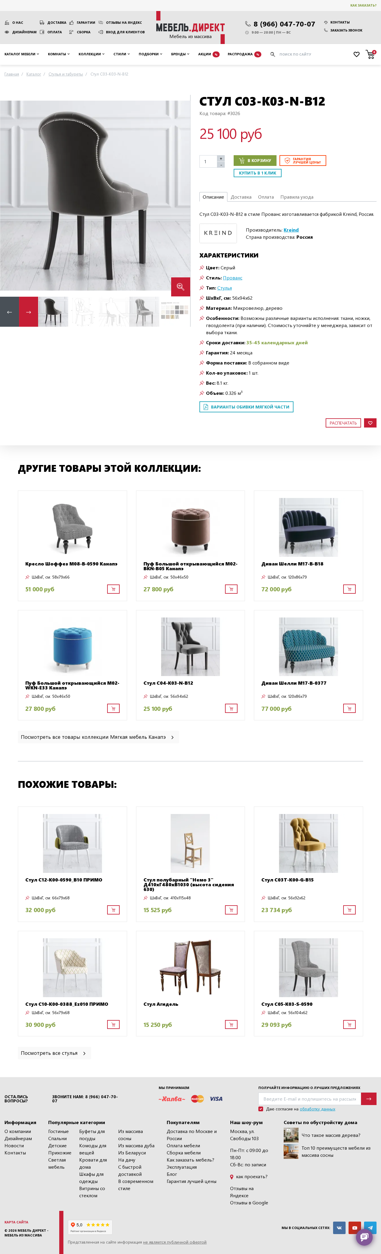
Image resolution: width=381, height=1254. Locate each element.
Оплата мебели (183, 1145)
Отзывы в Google (249, 1202)
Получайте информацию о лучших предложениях (309, 1087)
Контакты (340, 22)
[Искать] (272, 54)
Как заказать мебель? (190, 1159)
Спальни (57, 1138)
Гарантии (86, 22)
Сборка (83, 32)
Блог (172, 1174)
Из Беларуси (132, 1152)
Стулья (224, 288)
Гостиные (58, 1131)
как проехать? (251, 1176)
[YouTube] (355, 1228)
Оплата (54, 32)
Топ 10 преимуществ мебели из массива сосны (336, 1151)
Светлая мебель (57, 1163)
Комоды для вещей (92, 1149)
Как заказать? (363, 5)
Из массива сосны (130, 1134)
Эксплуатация (182, 1167)
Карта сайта (16, 1222)
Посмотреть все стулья (50, 1052)
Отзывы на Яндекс (124, 22)
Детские (57, 1145)
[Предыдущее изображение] (9, 195)
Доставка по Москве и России (192, 1134)
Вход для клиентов (125, 32)
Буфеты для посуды (92, 1134)
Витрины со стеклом (92, 1191)
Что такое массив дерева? (331, 1135)
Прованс (232, 277)
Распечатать (343, 423)
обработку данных (317, 1109)
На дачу (126, 1159)
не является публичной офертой (175, 1242)
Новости (14, 1145)
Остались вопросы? (16, 1099)
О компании (17, 1131)
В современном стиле (135, 1184)
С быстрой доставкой (130, 1170)
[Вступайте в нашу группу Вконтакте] (339, 1228)
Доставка (56, 22)
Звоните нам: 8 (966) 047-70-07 (85, 1099)
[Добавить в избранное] (370, 423)
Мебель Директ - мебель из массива (26, 1233)
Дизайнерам (24, 32)
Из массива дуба (136, 1145)
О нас (17, 22)
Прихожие (59, 1152)
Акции (208, 54)
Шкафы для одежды (91, 1177)
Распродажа (243, 54)
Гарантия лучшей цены (191, 1181)
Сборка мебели (184, 1152)
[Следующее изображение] (181, 195)
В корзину (259, 160)
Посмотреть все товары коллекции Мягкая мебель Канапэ (94, 736)
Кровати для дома (93, 1163)
